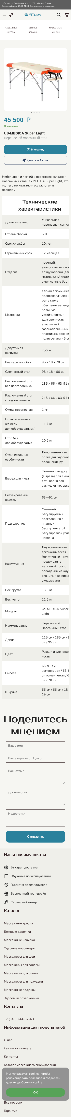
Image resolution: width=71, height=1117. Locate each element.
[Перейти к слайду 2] (34, 112)
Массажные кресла (18, 923)
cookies (34, 1074)
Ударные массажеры (19, 948)
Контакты (11, 1057)
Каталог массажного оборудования (30, 1065)
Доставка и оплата (18, 1048)
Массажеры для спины (21, 973)
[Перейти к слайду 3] (36, 112)
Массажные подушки (20, 990)
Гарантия (10, 1111)
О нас (8, 1040)
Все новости (13, 1102)
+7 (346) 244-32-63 (19, 1019)
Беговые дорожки (17, 932)
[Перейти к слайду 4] (39, 112)
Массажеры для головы (22, 965)
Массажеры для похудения (24, 981)
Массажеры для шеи (19, 956)
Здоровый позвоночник (21, 998)
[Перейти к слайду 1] (31, 112)
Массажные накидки (19, 940)
